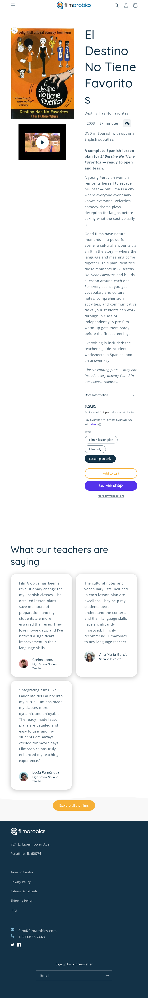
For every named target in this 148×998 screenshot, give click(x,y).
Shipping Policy (22, 901)
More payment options (111, 495)
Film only (95, 449)
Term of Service (22, 872)
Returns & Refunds (24, 891)
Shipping (105, 412)
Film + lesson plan (101, 440)
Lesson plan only (100, 459)
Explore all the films (74, 805)
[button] (12, 5)
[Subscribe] (107, 976)
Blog (14, 910)
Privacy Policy (21, 882)
